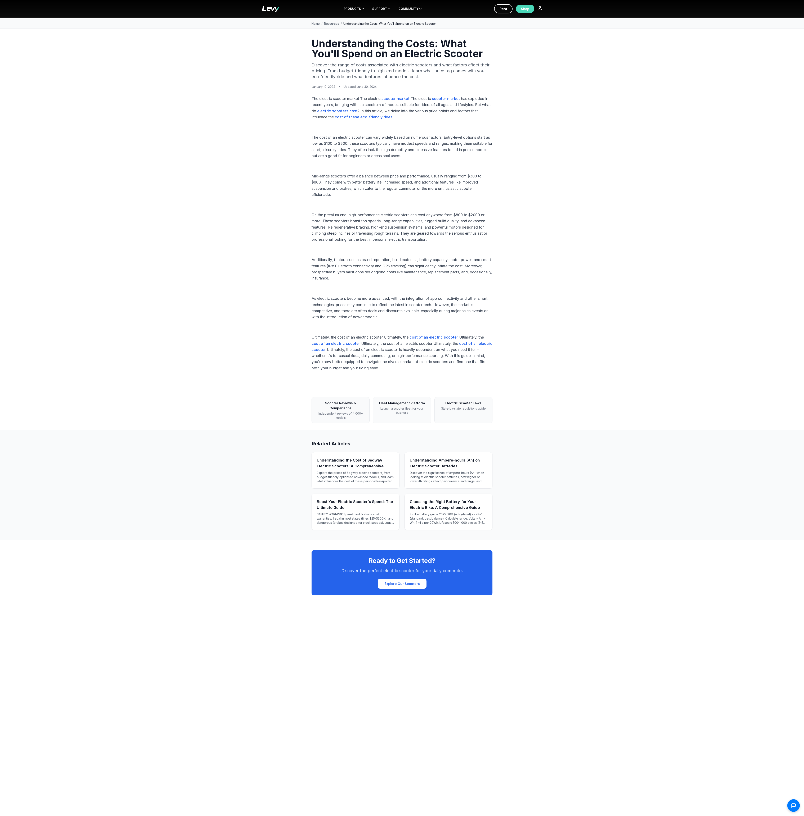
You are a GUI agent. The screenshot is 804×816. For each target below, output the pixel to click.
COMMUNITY (408, 8)
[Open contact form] (793, 805)
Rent (503, 9)
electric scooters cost (337, 111)
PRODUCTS (352, 8)
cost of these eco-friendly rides (364, 117)
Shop (525, 9)
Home (316, 23)
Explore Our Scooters (402, 584)
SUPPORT (379, 8)
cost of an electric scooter (434, 337)
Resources (331, 23)
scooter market (395, 98)
